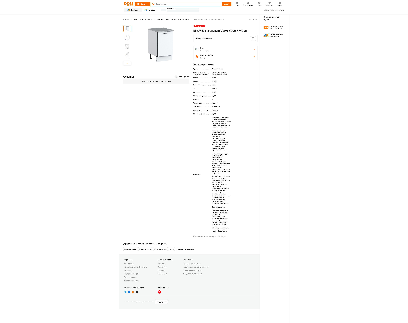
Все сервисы (129, 263)
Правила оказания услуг (192, 270)
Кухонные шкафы (163, 19)
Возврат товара (130, 277)
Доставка (161, 263)
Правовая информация (192, 263)
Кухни (135, 19)
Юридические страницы (192, 274)
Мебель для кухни (146, 19)
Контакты (161, 270)
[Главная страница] (128, 4)
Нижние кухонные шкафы (181, 19)
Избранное (162, 267)
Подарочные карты (131, 274)
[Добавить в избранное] (253, 38)
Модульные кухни (145, 249)
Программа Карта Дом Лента (135, 267)
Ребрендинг (162, 274)
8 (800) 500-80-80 (278, 10)
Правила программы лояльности (196, 267)
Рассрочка (128, 270)
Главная (126, 19)
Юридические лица (131, 280)
